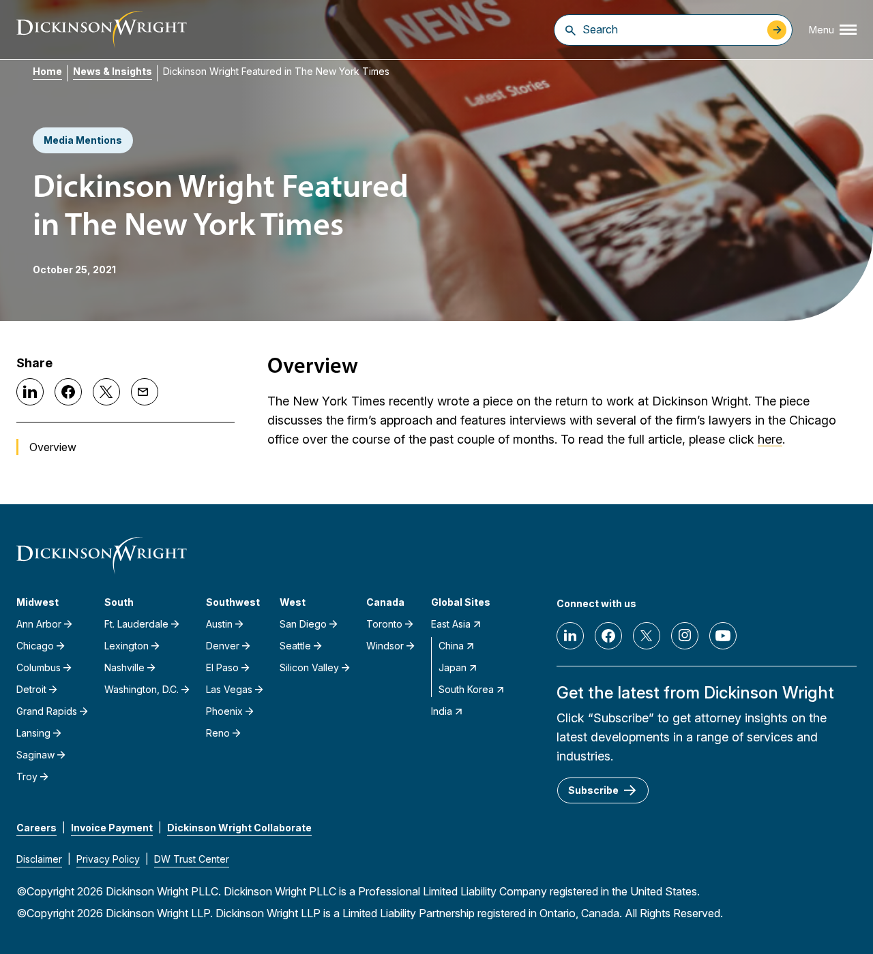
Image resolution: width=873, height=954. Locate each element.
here (770, 439)
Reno (218, 733)
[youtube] (723, 635)
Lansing (33, 733)
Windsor (385, 645)
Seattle (295, 645)
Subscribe (593, 790)
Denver (222, 645)
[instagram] (684, 635)
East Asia (451, 624)
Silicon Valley (309, 667)
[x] (646, 635)
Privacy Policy (108, 859)
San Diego (303, 624)
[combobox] (671, 29)
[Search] (570, 30)
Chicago (35, 645)
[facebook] (608, 635)
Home (47, 71)
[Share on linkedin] (30, 391)
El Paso (222, 667)
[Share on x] (106, 391)
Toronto (384, 624)
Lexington (126, 645)
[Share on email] (144, 391)
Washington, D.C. (141, 689)
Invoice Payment (112, 827)
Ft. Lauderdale (136, 624)
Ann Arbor (38, 624)
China (451, 645)
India (441, 711)
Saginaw (35, 754)
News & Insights (112, 71)
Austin (219, 624)
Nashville (124, 667)
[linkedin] (570, 635)
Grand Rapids (46, 711)
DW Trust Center (191, 859)
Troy (27, 776)
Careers (36, 827)
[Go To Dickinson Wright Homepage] (101, 29)
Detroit (31, 689)
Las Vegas (229, 689)
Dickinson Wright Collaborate (239, 827)
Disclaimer (39, 859)
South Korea (466, 689)
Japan (453, 667)
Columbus (38, 667)
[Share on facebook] (68, 391)
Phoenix (224, 711)
